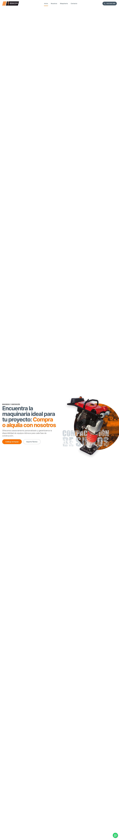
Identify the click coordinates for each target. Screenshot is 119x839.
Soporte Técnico (31, 442)
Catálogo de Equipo (12, 442)
